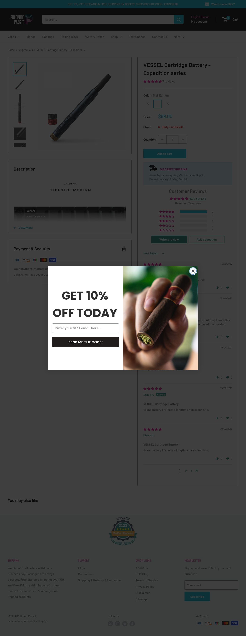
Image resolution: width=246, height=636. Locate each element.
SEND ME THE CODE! (85, 342)
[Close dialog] (193, 271)
